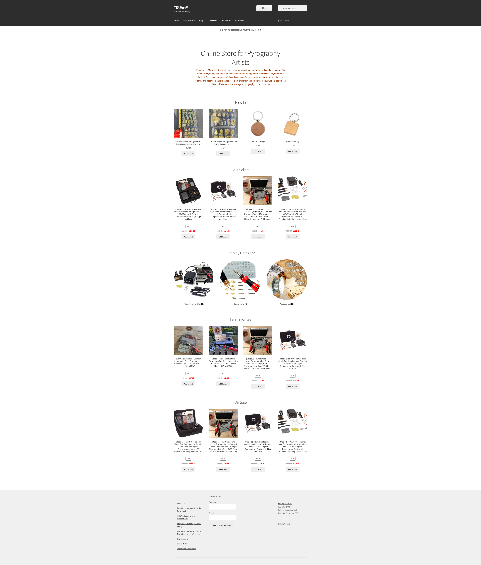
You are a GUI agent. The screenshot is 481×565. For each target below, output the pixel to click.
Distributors (182, 539)
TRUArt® (181, 7)
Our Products (189, 20)
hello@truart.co (285, 503)
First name (213, 502)
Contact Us (226, 20)
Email (211, 513)
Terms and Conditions (186, 548)
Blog (201, 20)
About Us (181, 503)
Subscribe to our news (221, 525)
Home (176, 20)
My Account (240, 20)
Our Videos (212, 20)
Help (264, 8)
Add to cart (188, 154)
